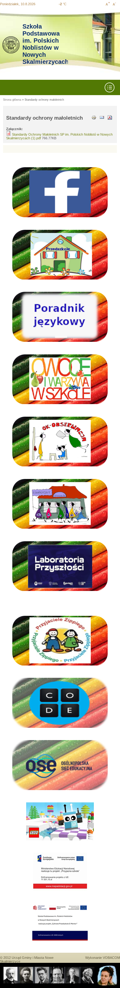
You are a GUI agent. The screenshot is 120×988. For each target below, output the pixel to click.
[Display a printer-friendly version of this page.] (93, 117)
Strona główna (12, 99)
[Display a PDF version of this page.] (109, 117)
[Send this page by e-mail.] (101, 117)
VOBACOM (111, 957)
